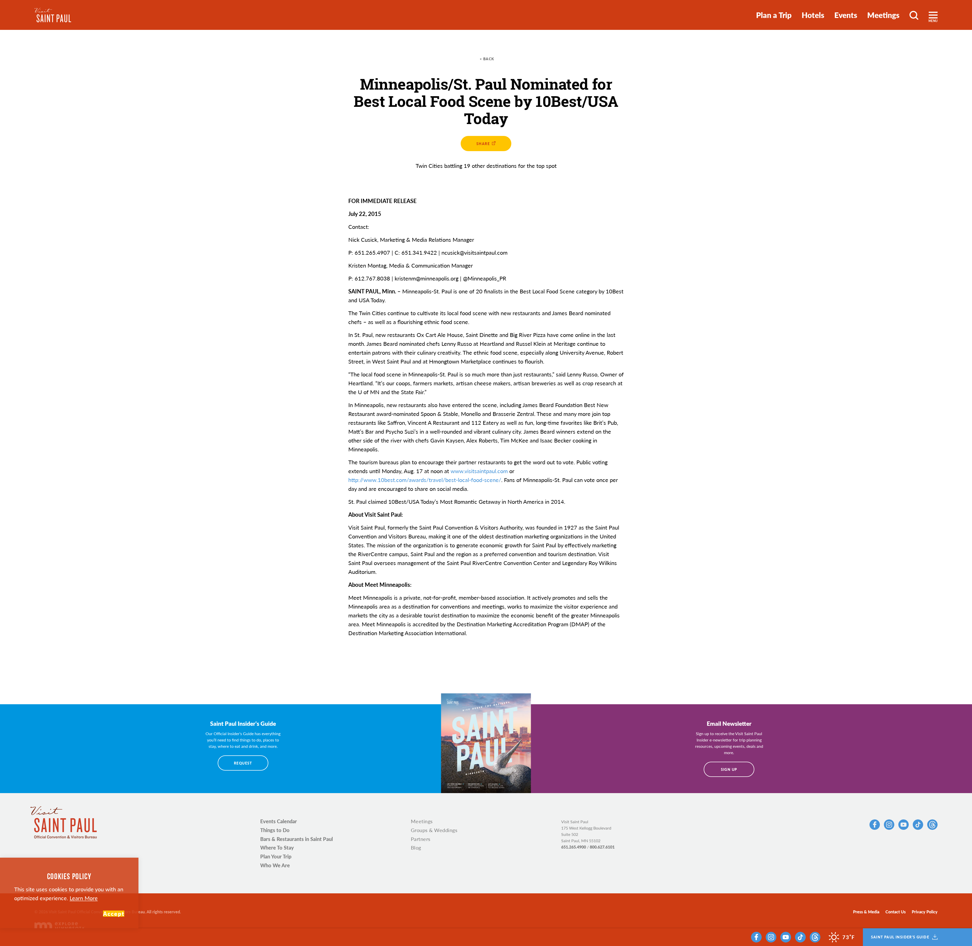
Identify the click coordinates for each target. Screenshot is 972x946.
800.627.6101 (602, 847)
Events (845, 15)
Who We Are (275, 865)
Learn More (84, 898)
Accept (113, 914)
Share (483, 143)
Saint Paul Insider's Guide (900, 937)
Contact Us (895, 912)
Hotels (813, 15)
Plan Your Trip (275, 856)
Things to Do (275, 830)
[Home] (52, 15)
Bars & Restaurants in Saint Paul (296, 838)
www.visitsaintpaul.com (479, 471)
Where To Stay (277, 847)
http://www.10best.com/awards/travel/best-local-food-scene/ (424, 480)
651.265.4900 (573, 847)
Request (243, 763)
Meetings (883, 15)
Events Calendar (278, 821)
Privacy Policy (925, 912)
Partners (421, 838)
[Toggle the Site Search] (913, 15)
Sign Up (729, 769)
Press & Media (866, 912)
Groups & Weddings (434, 830)
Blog (416, 847)
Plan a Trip (774, 15)
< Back (487, 58)
